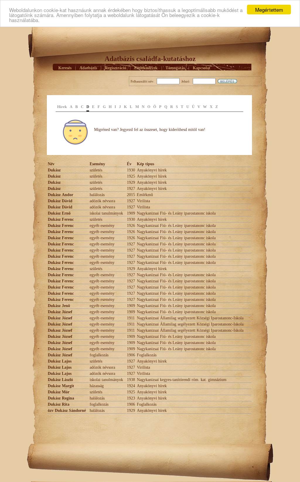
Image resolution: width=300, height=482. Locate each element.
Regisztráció (115, 68)
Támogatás (175, 68)
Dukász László (60, 379)
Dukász (55, 170)
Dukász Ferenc (61, 219)
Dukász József (60, 312)
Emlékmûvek (146, 68)
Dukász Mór (58, 392)
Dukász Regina (61, 398)
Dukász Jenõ (59, 306)
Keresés (64, 68)
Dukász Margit (61, 386)
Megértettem (269, 9)
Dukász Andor (60, 195)
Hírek (62, 107)
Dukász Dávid (60, 201)
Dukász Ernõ (59, 213)
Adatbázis (88, 68)
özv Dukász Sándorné (67, 410)
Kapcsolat (201, 68)
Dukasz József (60, 330)
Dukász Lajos (59, 361)
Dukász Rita (58, 404)
